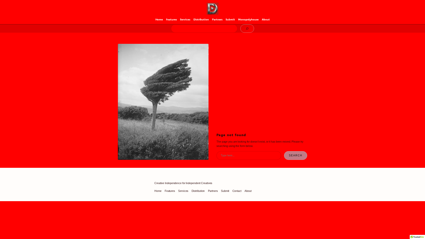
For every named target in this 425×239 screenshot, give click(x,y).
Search (295, 155)
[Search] (247, 28)
